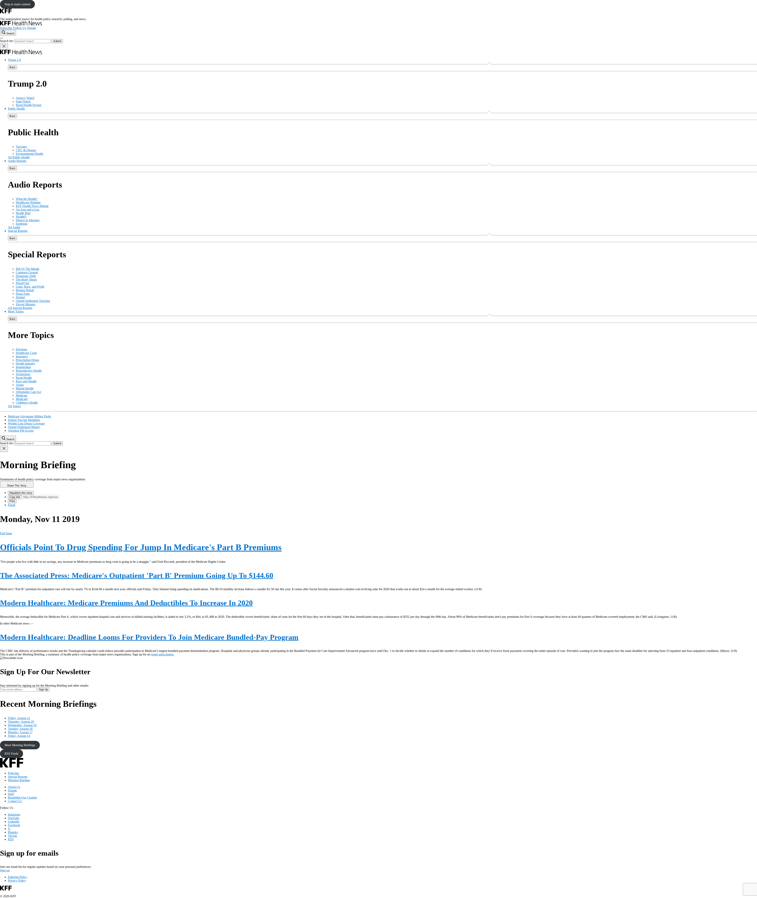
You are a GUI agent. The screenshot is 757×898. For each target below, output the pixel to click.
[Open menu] (1, 38)
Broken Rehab (25, 290)
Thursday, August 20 (21, 721)
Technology (23, 374)
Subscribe (6, 28)
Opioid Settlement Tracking (33, 300)
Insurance (22, 356)
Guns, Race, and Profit (30, 286)
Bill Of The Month (27, 269)
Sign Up (43, 689)
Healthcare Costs (26, 353)
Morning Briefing (19, 780)
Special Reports (17, 230)
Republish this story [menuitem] (20, 492)
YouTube (13, 818)
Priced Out (22, 283)
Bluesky (13, 832)
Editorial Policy (17, 877)
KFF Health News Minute (32, 206)
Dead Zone (23, 293)
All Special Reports (20, 308)
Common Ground (27, 272)
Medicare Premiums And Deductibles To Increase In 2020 (126, 603)
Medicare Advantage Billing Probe (29, 416)
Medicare (21, 395)
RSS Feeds (11, 753)
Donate (31, 28)
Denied (20, 297)
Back (12, 67)
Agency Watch (25, 98)
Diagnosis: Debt (26, 276)
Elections (21, 349)
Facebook (14, 825)
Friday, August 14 (19, 735)
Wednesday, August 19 (22, 725)
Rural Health (24, 377)
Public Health (16, 108)
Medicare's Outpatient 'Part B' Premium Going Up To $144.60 (136, 575)
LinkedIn (13, 821)
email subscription (162, 654)
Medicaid (21, 399)
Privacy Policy (17, 880)
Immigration (23, 367)
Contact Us (15, 801)
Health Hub (23, 213)
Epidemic (22, 223)
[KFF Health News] (21, 24)
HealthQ (21, 216)
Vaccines (21, 146)
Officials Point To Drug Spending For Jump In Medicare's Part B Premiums (141, 547)
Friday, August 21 (19, 718)
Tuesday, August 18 (20, 728)
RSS (11, 839)
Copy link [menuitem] (14, 497)
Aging (20, 384)
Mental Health (25, 388)
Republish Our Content (22, 797)
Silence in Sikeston (27, 220)
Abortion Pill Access (21, 430)
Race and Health (26, 381)
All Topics (14, 406)
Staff (11, 794)
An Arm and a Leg (27, 209)
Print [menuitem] (12, 501)
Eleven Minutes (25, 304)
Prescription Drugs (27, 360)
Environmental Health (29, 153)
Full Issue (6, 533)
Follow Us (19, 28)
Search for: (7, 41)
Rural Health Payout (28, 105)
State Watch (23, 101)
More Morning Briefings (20, 745)
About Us (14, 787)
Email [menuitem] (11, 505)
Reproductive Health (29, 370)
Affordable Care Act (28, 392)
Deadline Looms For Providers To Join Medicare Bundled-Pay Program (149, 637)
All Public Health (19, 157)
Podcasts (13, 773)
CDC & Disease (26, 150)
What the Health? (26, 199)
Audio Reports (17, 160)
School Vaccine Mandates (24, 420)
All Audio (14, 227)
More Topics (16, 311)
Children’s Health (27, 402)
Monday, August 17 (20, 732)
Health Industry (25, 363)
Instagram (14, 814)
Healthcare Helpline (28, 202)
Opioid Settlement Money (24, 427)
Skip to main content (17, 4)
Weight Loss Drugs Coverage (26, 423)
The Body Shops (26, 279)
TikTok (12, 835)
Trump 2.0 (14, 60)
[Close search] (4, 46)
